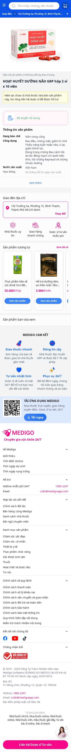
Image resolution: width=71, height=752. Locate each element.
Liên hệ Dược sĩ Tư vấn (35, 745)
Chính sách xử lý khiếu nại (19, 592)
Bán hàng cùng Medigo (17, 511)
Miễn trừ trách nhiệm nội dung (22, 623)
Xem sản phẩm (17, 300)
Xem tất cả (62, 247)
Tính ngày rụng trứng (16, 471)
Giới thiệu (9, 456)
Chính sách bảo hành (16, 607)
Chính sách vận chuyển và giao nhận (25, 597)
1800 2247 (62, 486)
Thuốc (6, 562)
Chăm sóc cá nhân (14, 541)
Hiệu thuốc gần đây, (44, 720)
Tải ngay (37, 417)
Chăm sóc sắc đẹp (14, 536)
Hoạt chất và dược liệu (16, 567)
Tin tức (7, 572)
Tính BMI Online (13, 461)
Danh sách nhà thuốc (16, 516)
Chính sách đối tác (14, 506)
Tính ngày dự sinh (14, 466)
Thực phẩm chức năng (17, 552)
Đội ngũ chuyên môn (16, 521)
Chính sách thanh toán (17, 587)
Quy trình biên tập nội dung (20, 618)
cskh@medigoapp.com (54, 491)
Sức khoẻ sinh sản (14, 557)
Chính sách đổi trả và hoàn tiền (22, 602)
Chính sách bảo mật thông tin (21, 613)
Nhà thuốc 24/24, (19, 716)
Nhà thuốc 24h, (24, 720)
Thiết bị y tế (10, 546)
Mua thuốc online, (39, 716)
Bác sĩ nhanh (43, 723)
